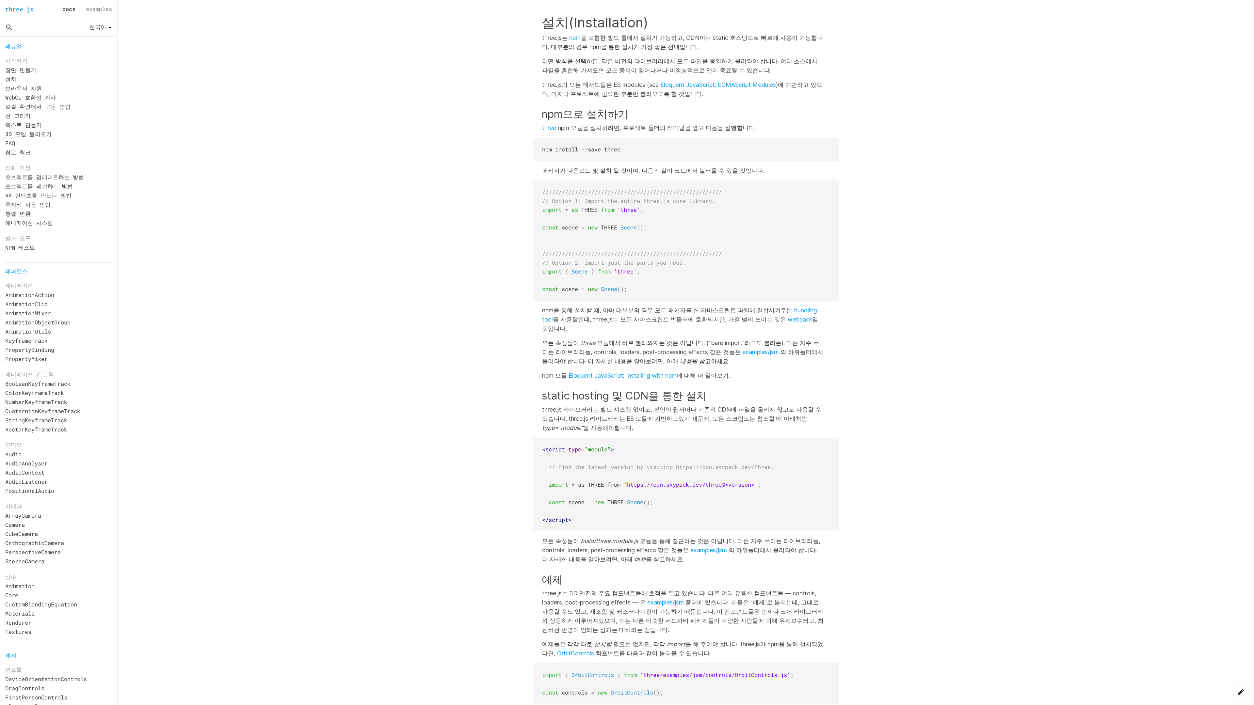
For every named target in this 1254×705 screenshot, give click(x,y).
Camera (15, 524)
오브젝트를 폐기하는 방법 (39, 186)
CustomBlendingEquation (41, 604)
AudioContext (24, 472)
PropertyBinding (29, 349)
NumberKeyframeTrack (36, 402)
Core (11, 595)
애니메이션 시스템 (29, 223)
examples (99, 9)
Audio (13, 454)
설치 (10, 79)
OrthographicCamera (34, 543)
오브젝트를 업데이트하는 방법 (44, 177)
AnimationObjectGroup (38, 322)
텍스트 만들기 (23, 125)
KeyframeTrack (26, 340)
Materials (20, 613)
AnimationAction (29, 295)
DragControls (24, 688)
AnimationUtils (28, 331)
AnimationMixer (28, 313)
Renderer (18, 622)
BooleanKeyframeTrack (38, 383)
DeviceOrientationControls (46, 679)
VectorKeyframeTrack (36, 429)
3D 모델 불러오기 (28, 134)
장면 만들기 (20, 70)
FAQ (10, 143)
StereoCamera (24, 561)
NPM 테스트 (20, 247)
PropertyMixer (26, 359)
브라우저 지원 (23, 88)
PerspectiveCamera (33, 552)
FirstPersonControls (36, 697)
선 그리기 (18, 115)
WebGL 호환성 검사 (30, 97)
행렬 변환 (18, 213)
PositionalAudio (29, 490)
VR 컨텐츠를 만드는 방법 (38, 195)
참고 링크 (18, 152)
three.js (19, 9)
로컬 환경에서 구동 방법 (38, 106)
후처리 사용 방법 (28, 204)
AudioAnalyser (26, 463)
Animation (20, 586)
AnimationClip (26, 304)
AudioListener (26, 481)
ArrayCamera (23, 515)
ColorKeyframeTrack (34, 393)
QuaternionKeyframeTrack (42, 411)
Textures (18, 631)
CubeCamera (21, 534)
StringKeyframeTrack (36, 420)
